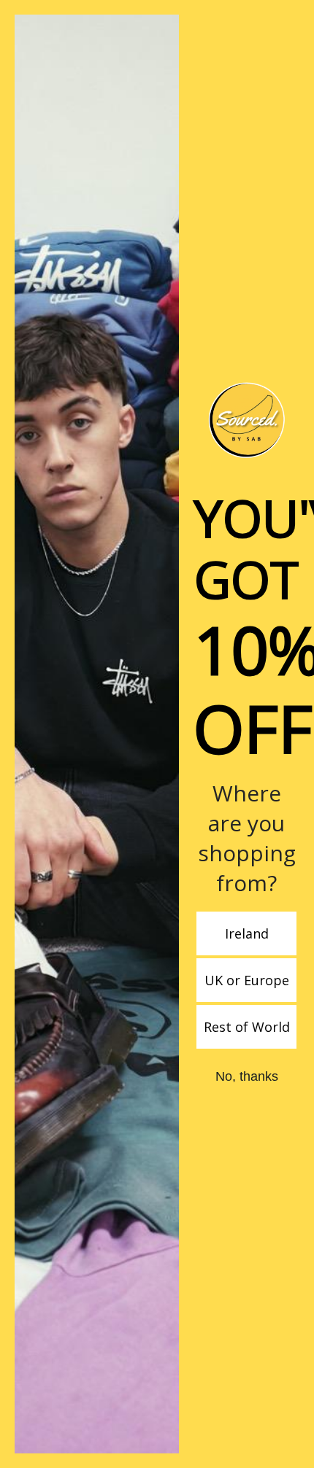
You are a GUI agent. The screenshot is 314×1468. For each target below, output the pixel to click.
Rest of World (247, 1027)
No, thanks (246, 1076)
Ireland (247, 933)
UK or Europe (246, 980)
